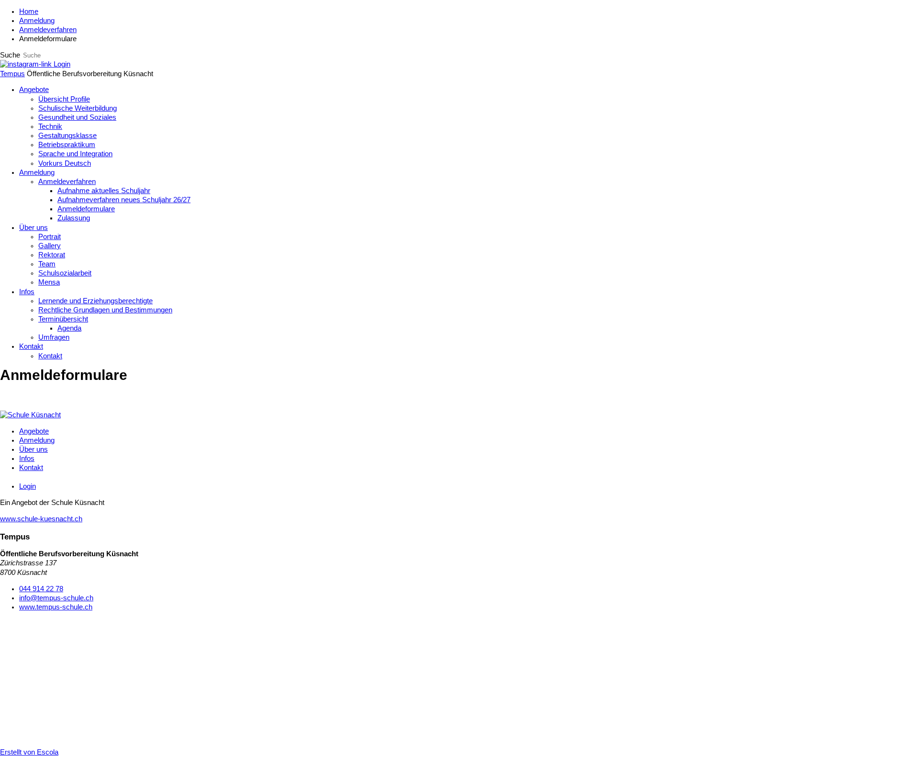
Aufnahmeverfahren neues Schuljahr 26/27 (124, 200)
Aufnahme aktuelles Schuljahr (103, 191)
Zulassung (73, 218)
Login (62, 64)
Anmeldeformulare (86, 209)
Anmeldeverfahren (48, 30)
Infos (26, 292)
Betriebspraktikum (66, 145)
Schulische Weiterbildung (77, 108)
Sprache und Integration (75, 154)
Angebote (34, 89)
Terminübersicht (63, 319)
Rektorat (51, 255)
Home (28, 11)
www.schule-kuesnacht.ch (41, 519)
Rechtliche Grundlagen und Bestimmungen (105, 310)
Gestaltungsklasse (67, 135)
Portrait (49, 237)
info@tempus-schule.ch (56, 598)
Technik (50, 126)
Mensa (49, 282)
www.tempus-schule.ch (55, 607)
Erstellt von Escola (29, 752)
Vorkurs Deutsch (64, 163)
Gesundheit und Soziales (77, 117)
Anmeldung (37, 20)
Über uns (33, 227)
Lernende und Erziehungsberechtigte (95, 301)
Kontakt (31, 346)
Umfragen (53, 337)
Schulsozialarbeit (64, 273)
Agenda (69, 328)
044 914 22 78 (41, 589)
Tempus (12, 74)
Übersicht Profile (64, 99)
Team (47, 264)
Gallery (49, 246)
